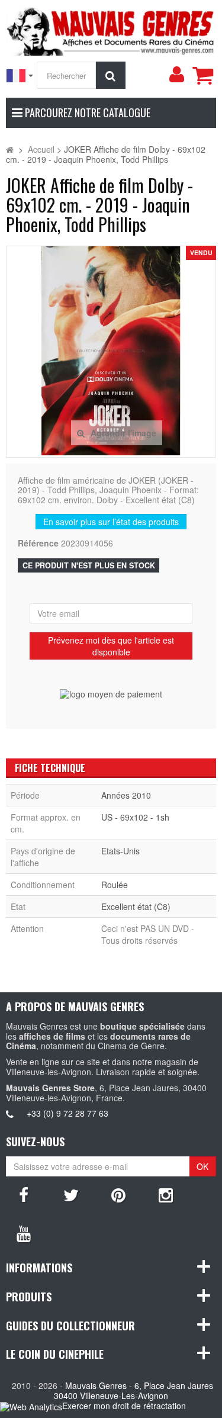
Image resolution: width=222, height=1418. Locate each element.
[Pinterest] (118, 1194)
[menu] (176, 75)
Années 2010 (126, 795)
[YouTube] (23, 1232)
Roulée (114, 884)
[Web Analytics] (31, 1406)
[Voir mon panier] (202, 75)
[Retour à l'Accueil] (10, 149)
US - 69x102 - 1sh (135, 817)
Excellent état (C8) (135, 906)
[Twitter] (71, 1194)
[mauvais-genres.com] (111, 30)
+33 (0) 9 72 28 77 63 (67, 1113)
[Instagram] (166, 1194)
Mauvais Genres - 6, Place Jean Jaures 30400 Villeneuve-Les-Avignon (133, 1390)
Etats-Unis (120, 851)
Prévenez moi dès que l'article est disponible (111, 646)
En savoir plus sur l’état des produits (111, 522)
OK (202, 1166)
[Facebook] (23, 1194)
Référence (38, 543)
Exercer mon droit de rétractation (124, 1405)
